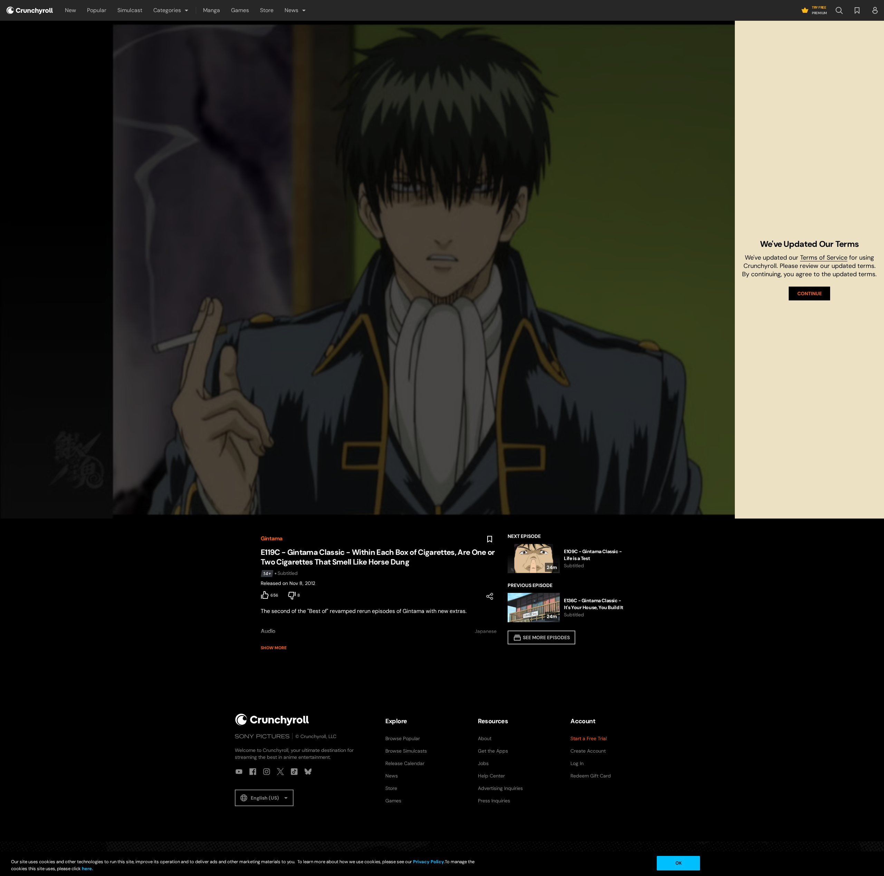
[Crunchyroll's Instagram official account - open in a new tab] (266, 771)
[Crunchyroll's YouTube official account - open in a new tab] (239, 771)
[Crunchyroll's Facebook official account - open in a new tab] (253, 771)
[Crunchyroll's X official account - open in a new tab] (280, 771)
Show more (274, 648)
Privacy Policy (428, 862)
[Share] (490, 596)
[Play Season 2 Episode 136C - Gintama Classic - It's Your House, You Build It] (565, 607)
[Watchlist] (857, 10)
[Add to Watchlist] (490, 539)
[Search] (839, 10)
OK (678, 863)
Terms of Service (823, 257)
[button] (171, 10)
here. (87, 869)
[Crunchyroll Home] (272, 719)
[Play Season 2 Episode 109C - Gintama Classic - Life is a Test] (565, 558)
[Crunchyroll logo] (29, 10)
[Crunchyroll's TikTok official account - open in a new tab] (294, 771)
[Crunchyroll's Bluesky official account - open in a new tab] (308, 771)
